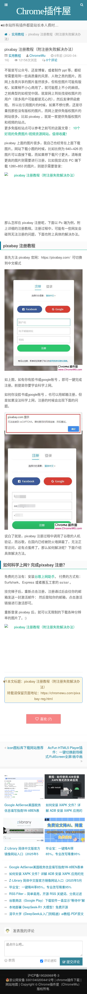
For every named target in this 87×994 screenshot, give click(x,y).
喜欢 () (46, 718)
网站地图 (12, 984)
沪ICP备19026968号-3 (43, 975)
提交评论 (73, 961)
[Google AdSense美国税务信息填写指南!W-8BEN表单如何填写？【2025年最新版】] (24, 786)
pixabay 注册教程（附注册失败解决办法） (39, 49)
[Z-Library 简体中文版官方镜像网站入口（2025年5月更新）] (24, 829)
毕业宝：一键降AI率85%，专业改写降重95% (40, 887)
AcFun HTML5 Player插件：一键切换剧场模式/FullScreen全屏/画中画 (64, 752)
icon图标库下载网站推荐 (25, 747)
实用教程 (18, 34)
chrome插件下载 (68, 980)
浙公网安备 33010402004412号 (31, 980)
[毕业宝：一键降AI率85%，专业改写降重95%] (65, 829)
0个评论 (51, 60)
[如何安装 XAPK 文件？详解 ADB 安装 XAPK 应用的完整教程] (65, 786)
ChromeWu (37, 55)
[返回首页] (5, 34)
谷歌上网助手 (45, 576)
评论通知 (50, 960)
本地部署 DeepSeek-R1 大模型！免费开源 (38, 907)
